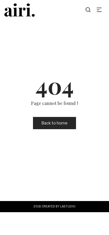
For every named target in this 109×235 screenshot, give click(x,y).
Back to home (54, 123)
